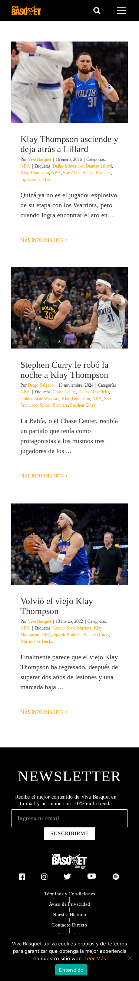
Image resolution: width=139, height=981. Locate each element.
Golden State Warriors (39, 398)
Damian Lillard (99, 166)
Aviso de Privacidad (69, 904)
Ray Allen (71, 172)
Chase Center (64, 391)
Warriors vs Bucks (36, 641)
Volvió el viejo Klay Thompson (56, 606)
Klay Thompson (34, 172)
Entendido (71, 970)
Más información (42, 240)
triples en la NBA (35, 179)
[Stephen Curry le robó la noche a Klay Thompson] (69, 308)
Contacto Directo (69, 925)
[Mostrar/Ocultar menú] (122, 10)
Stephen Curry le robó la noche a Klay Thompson (64, 370)
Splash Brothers (97, 172)
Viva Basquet (39, 159)
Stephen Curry (83, 405)
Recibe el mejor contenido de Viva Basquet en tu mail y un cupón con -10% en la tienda (65, 800)
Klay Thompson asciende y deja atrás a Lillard (69, 144)
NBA (25, 166)
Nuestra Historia (69, 914)
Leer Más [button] (95, 958)
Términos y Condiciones (69, 893)
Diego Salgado (41, 385)
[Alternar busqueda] (96, 10)
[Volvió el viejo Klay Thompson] (69, 544)
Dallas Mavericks (68, 166)
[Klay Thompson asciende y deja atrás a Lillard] (69, 82)
